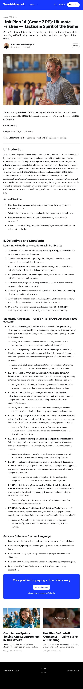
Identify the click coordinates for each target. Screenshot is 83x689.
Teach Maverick (14, 4)
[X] (41, 668)
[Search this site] (55, 5)
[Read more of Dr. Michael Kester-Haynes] (6, 46)
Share (75, 46)
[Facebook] (45, 668)
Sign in (62, 5)
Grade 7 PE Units (10, 17)
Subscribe (73, 5)
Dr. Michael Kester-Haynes (22, 44)
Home (31, 5)
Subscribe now (41, 587)
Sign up (43, 672)
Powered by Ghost (73, 670)
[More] (38, 5)
